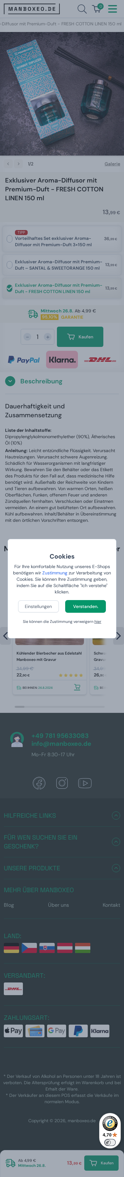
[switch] (110, 1142)
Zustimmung (54, 573)
